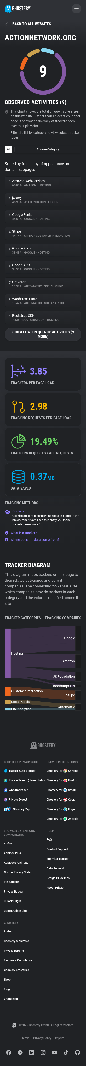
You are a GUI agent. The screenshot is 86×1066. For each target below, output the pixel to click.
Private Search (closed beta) (25, 780)
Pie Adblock (11, 882)
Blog (7, 989)
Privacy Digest (18, 799)
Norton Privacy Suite (17, 872)
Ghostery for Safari (61, 790)
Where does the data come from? (35, 540)
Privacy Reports (14, 950)
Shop (7, 979)
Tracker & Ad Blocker (22, 770)
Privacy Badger (13, 891)
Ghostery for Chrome (62, 770)
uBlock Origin (12, 901)
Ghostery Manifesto (16, 941)
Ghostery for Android (62, 819)
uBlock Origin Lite (15, 911)
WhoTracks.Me (18, 790)
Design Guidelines (58, 878)
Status (8, 931)
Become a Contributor (18, 960)
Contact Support (57, 849)
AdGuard (9, 843)
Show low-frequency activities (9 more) (43, 334)
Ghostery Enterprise (16, 970)
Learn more (31, 524)
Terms (25, 1038)
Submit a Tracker (57, 859)
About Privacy (56, 887)
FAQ (49, 839)
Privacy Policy (42, 1038)
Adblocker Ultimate (16, 862)
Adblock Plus (12, 853)
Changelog (11, 999)
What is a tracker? (24, 533)
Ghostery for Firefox (62, 780)
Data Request (55, 868)
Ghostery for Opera (61, 799)
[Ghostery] (18, 9)
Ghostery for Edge (61, 809)
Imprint (59, 1038)
